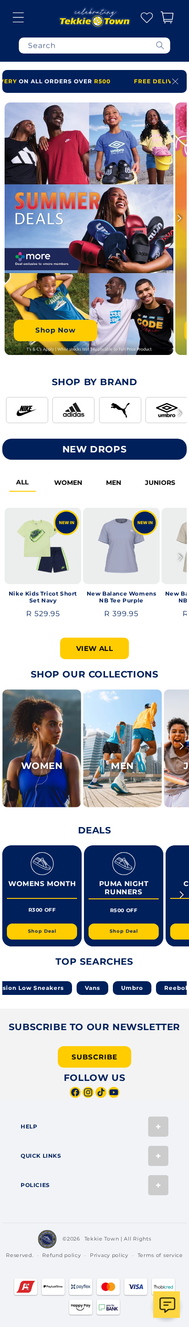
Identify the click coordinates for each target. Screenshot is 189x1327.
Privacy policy (109, 1255)
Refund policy (61, 1255)
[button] (18, 17)
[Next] (179, 218)
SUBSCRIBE (94, 1057)
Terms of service (160, 1255)
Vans (69, 987)
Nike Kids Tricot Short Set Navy (43, 597)
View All (94, 648)
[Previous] (9, 218)
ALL (22, 482)
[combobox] (94, 46)
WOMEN (68, 482)
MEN (113, 482)
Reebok (154, 987)
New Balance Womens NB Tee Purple (121, 597)
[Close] (175, 81)
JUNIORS (160, 482)
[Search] (160, 46)
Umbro (109, 987)
